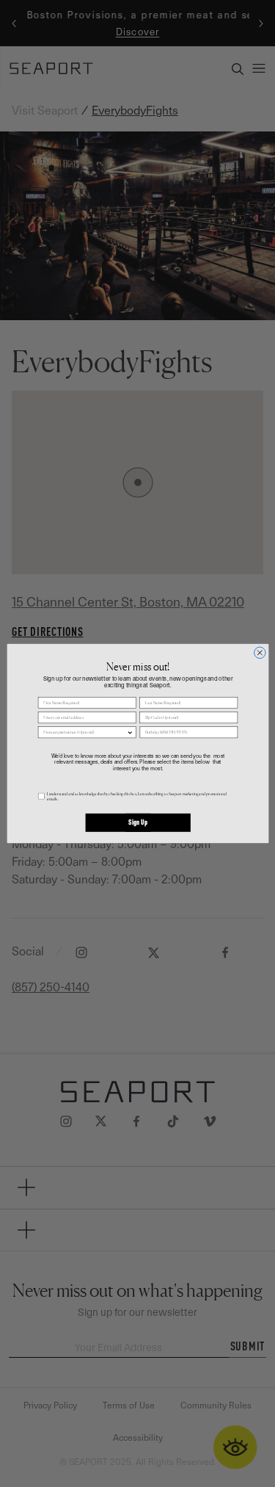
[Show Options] (129, 732)
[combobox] (84, 732)
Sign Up (137, 823)
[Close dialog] (259, 653)
